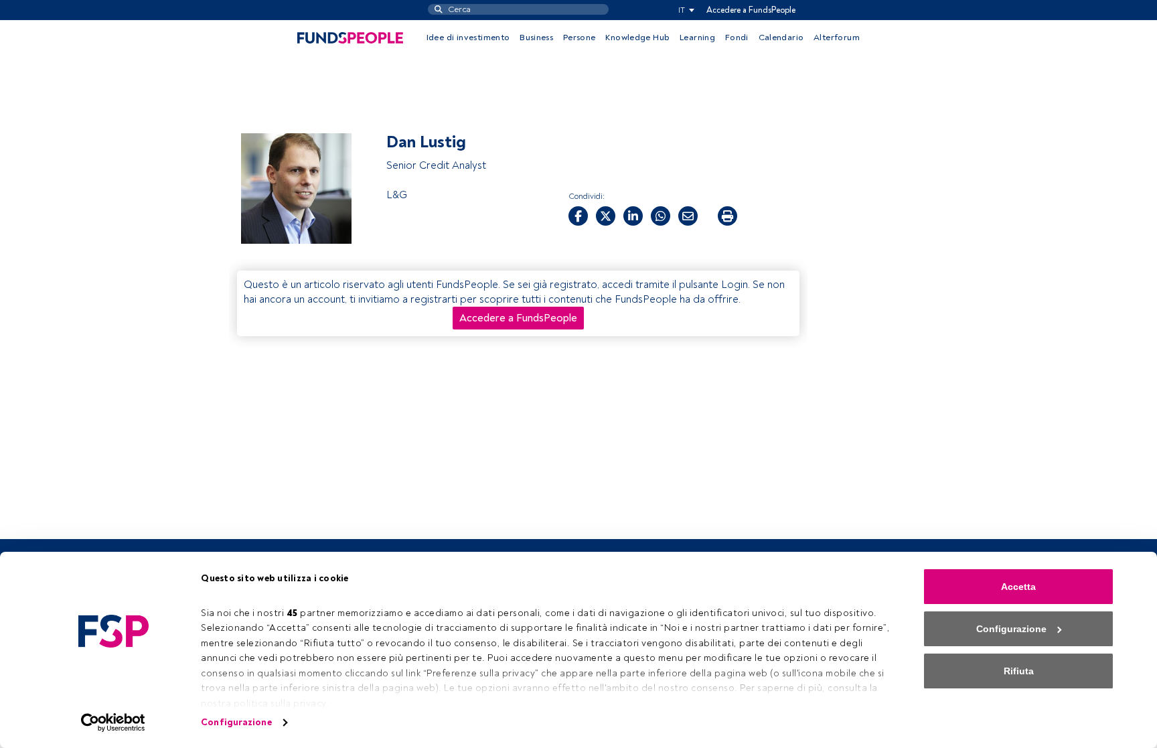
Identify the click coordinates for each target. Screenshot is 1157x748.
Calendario (781, 37)
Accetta (1018, 586)
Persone (579, 37)
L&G (396, 195)
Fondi (737, 37)
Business (536, 37)
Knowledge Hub (637, 37)
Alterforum (837, 37)
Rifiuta (1019, 671)
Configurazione (236, 722)
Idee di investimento (468, 37)
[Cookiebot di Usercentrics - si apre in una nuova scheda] (113, 722)
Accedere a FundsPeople (750, 10)
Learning (697, 37)
